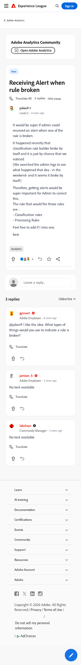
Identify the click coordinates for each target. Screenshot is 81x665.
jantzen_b (26, 375)
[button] (24, 98)
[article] (40, 336)
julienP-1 (25, 108)
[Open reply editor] (40, 282)
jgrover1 (25, 313)
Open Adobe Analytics (36, 50)
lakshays (25, 425)
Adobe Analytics (16, 20)
